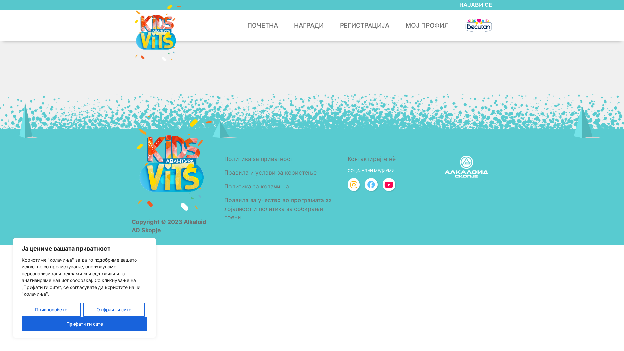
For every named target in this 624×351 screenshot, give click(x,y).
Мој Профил (427, 25)
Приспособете (51, 309)
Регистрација (364, 25)
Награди (309, 25)
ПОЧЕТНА (262, 25)
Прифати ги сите (84, 324)
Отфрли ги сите (114, 309)
